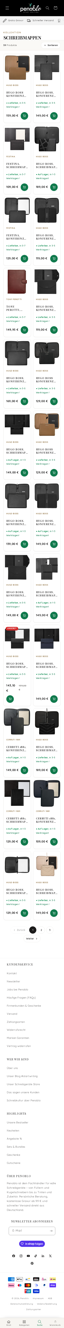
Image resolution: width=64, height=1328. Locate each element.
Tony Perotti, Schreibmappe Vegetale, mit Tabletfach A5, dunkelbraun (16, 308)
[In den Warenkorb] (24, 116)
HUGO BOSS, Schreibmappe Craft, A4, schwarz (46, 165)
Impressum (38, 1299)
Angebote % (14, 1139)
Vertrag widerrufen (19, 1046)
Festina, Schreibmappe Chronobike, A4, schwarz (16, 165)
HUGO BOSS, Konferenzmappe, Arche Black (46, 237)
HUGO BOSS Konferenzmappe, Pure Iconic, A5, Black (46, 379)
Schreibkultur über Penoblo (24, 1100)
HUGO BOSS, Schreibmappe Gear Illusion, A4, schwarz (46, 594)
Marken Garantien (18, 1038)
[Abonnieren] (51, 1231)
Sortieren (53, 45)
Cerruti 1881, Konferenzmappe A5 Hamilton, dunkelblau (46, 820)
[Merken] (26, 58)
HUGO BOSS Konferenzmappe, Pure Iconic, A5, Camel (46, 451)
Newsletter (13, 981)
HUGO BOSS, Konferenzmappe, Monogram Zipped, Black (16, 379)
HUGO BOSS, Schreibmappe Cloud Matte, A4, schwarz (16, 451)
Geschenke (13, 1155)
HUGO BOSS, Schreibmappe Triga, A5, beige (46, 891)
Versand (12, 1014)
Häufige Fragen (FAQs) (21, 998)
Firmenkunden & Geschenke (24, 1006)
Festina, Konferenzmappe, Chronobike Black (16, 237)
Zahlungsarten (16, 1022)
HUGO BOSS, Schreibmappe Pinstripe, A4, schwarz (16, 665)
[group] (32, 20)
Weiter (30, 938)
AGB (50, 1299)
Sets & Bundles (16, 1147)
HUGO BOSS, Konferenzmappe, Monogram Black (46, 94)
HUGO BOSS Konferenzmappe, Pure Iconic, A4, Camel (16, 94)
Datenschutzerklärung (21, 1304)
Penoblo (24, 1299)
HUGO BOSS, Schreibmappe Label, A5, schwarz (16, 891)
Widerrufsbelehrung (47, 1304)
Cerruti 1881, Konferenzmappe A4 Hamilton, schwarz (16, 748)
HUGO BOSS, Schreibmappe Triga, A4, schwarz (46, 748)
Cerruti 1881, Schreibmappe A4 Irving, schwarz (16, 820)
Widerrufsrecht (16, 1030)
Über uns (12, 1068)
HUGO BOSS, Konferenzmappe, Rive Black (46, 308)
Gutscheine (13, 1163)
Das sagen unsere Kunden (23, 1092)
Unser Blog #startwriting (22, 1076)
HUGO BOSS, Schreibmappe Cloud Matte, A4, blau (46, 665)
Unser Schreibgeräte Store (23, 1084)
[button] (7, 8)
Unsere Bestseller (18, 1123)
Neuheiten (13, 1131)
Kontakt (12, 973)
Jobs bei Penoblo (17, 990)
